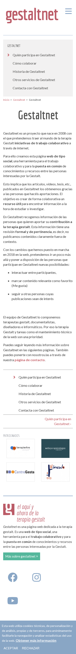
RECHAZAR (30, 648)
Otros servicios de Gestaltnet (34, 80)
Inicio (6, 99)
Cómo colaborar (25, 63)
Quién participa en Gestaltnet (34, 55)
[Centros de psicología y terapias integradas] (21, 448)
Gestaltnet (13, 46)
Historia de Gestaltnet (29, 71)
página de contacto (30, 360)
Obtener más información (36, 640)
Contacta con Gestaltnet (30, 88)
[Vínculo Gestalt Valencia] (55, 472)
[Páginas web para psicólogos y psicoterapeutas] (55, 448)
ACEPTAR (11, 648)
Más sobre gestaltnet (20, 556)
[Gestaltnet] (32, 14)
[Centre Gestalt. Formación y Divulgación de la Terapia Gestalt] (21, 472)
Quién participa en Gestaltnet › (58, 421)
